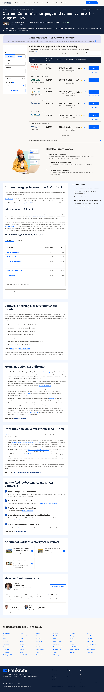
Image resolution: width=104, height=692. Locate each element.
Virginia (72, 652)
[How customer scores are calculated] (86, 59)
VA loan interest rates (44, 403)
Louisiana (5, 641)
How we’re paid (71, 674)
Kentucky (89, 638)
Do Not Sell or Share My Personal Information (90, 683)
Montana (38, 644)
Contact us (70, 683)
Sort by (87, 49)
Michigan (72, 641)
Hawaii (89, 636)
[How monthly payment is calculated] (74, 59)
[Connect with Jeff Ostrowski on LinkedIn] (17, 589)
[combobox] (15, 85)
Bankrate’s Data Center (58, 686)
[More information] (95, 41)
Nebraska (56, 644)
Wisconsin (39, 655)
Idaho (4, 638)
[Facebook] (4, 684)
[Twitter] (7, 684)
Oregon (22, 649)
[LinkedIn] (13, 684)
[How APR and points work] (62, 59)
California (89, 633)
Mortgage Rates (12, 9)
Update (36, 51)
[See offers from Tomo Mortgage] (35, 68)
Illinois (21, 638)
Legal (80, 674)
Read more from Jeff (58, 586)
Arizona (55, 633)
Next (93, 68)
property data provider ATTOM (37, 216)
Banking (54, 677)
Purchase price (9, 67)
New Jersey (6, 646)
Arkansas (72, 633)
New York (39, 646)
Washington (90, 652)
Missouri (22, 644)
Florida (55, 636)
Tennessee (6, 652)
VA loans (51, 398)
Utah (37, 652)
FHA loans (28, 393)
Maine (21, 641)
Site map (69, 677)
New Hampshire (91, 644)
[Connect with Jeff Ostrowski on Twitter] (14, 589)
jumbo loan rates (34, 412)
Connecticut (23, 636)
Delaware (39, 636)
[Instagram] (10, 684)
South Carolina (74, 649)
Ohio (88, 646)
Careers (69, 680)
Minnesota (90, 641)
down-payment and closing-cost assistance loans (25, 442)
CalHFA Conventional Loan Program (38, 449)
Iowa (54, 638)
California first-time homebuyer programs (27, 472)
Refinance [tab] (19, 240)
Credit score (8, 82)
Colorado (5, 636)
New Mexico (23, 646)
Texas (21, 652)
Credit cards (55, 680)
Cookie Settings (83, 680)
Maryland (39, 641)
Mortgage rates (9, 198)
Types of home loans (19, 418)
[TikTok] (19, 684)
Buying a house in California (12, 434)
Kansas (72, 638)
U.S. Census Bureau (24, 348)
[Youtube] (16, 684)
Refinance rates (9, 214)
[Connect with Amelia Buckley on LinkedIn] (10, 612)
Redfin (12, 348)
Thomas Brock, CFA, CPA (52, 22)
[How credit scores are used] (13, 82)
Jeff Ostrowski (20, 22)
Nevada (72, 644)
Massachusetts (57, 641)
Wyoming (56, 655)
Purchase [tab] (9, 240)
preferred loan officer (45, 385)
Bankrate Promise (97, 9)
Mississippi (6, 644)
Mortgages (5, 9)
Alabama (22, 633)
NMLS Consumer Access (26, 674)
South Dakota (91, 649)
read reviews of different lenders (19, 520)
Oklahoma (6, 649)
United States (6, 633)
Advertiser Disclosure (87, 9)
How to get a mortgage (20, 532)
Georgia (72, 636)
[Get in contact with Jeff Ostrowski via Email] (19, 589)
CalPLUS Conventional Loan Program (37, 454)
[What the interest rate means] (57, 59)
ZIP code (7, 60)
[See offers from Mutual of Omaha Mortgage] (35, 103)
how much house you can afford (48, 503)
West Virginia (23, 655)
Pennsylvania (40, 649)
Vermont (55, 652)
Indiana (38, 638)
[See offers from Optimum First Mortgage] (35, 91)
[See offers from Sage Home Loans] (35, 79)
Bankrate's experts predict (24, 203)
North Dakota (74, 646)
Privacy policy (82, 677)
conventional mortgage (45, 372)
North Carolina (57, 646)
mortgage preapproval (20, 527)
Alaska (38, 633)
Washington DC (7, 655)
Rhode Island (57, 649)
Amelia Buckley (34, 22)
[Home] (7, 3)
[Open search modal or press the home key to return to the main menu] (100, 2)
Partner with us (71, 686)
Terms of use (82, 686)
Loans (53, 683)
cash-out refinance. (10, 226)
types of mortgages (27, 510)
